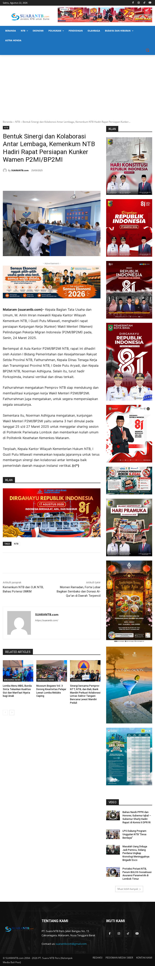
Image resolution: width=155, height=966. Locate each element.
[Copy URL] (61, 181)
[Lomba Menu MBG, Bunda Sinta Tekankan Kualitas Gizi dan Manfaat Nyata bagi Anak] (18, 671)
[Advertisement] (77, 85)
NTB (17, 122)
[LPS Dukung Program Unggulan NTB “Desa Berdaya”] (113, 834)
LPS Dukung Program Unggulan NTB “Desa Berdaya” (134, 834)
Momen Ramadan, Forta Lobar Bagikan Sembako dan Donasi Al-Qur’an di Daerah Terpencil (79, 591)
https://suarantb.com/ (46, 620)
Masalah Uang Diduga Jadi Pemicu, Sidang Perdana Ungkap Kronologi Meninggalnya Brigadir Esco (136, 853)
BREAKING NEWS (12, 679)
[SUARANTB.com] (5, 170)
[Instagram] (138, 3)
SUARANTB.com (20, 170)
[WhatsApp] (42, 181)
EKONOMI (76, 679)
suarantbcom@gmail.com (71, 944)
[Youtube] (150, 3)
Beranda (8, 122)
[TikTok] (144, 3)
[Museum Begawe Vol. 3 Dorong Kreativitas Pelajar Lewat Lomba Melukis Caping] (51, 671)
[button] (147, 50)
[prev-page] (5, 712)
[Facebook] (133, 3)
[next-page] (11, 712)
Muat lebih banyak (127, 889)
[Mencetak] (52, 181)
